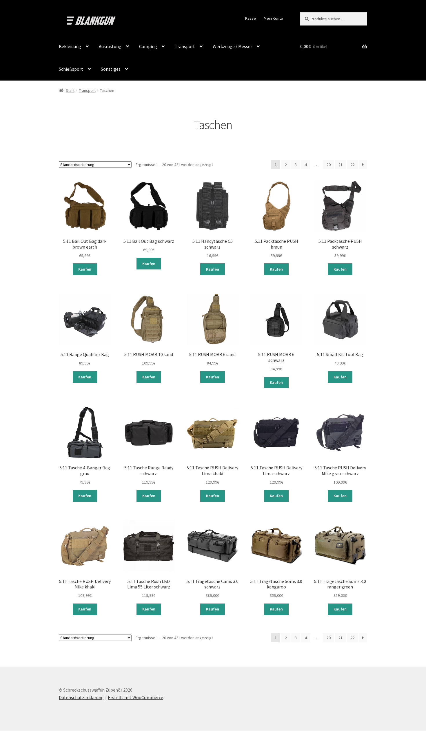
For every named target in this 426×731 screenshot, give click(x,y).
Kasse (250, 18)
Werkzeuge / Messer (232, 46)
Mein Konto (273, 18)
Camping (148, 46)
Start (70, 90)
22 (353, 164)
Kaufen (84, 269)
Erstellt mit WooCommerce (135, 697)
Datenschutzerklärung (81, 697)
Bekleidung (70, 46)
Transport (185, 46)
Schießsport (71, 69)
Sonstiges (111, 69)
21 (340, 164)
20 (329, 164)
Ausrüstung (110, 46)
